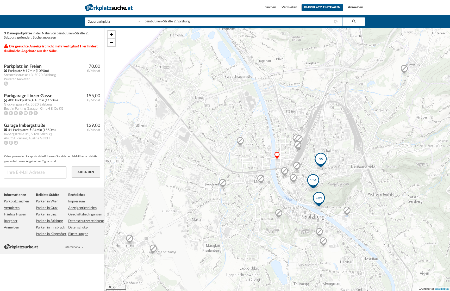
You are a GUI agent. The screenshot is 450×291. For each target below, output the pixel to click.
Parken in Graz (47, 208)
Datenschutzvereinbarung (87, 221)
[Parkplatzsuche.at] (87, 247)
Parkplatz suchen (16, 201)
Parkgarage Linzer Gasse (28, 96)
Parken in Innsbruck (50, 227)
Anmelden (355, 7)
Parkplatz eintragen (322, 7)
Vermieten (290, 7)
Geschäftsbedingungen (85, 214)
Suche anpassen (44, 37)
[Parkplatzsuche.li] (98, 247)
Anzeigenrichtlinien (82, 208)
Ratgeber (10, 221)
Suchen (271, 7)
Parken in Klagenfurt (51, 234)
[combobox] (242, 21)
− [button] (111, 42)
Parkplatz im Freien (23, 66)
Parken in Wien (47, 201)
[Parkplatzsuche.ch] (92, 247)
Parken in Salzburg (49, 221)
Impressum (76, 201)
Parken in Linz (46, 214)
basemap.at (442, 288)
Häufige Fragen (15, 214)
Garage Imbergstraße (24, 125)
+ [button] (111, 34)
